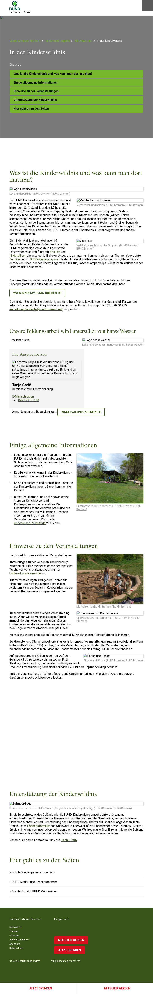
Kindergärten (17, 255)
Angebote (14, 943)
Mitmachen (15, 927)
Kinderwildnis (83, 41)
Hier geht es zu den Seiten (31, 108)
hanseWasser (134, 344)
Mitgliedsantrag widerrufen (65, 961)
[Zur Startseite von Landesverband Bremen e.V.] (14, 5)
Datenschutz (16, 948)
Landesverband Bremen (24, 41)
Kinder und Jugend (57, 41)
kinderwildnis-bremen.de (81, 412)
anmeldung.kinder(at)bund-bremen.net (35, 309)
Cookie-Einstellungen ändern (24, 961)
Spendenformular (39, 826)
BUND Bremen (60, 193)
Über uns (14, 935)
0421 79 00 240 (28, 400)
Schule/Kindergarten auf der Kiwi (33, 872)
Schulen (55, 252)
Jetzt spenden (40, 988)
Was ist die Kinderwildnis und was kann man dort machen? (53, 73)
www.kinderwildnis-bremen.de (37, 293)
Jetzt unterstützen (19, 939)
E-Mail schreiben (23, 396)
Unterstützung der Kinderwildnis (35, 100)
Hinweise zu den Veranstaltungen (36, 91)
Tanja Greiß (69, 840)
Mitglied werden (117, 988)
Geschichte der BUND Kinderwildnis (35, 891)
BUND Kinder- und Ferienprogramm (34, 882)
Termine (14, 259)
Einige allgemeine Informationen (35, 82)
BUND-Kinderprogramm (45, 259)
